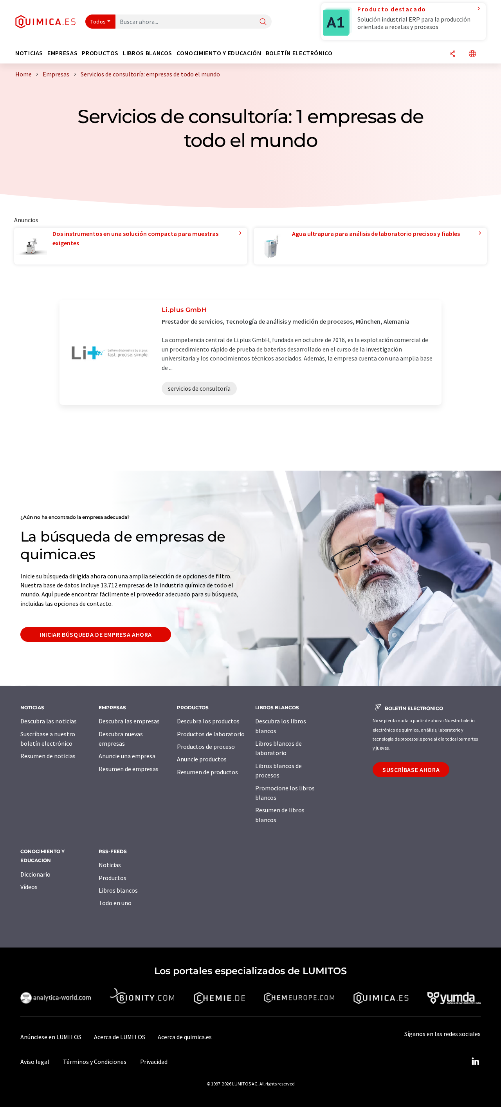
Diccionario (35, 874)
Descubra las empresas (129, 721)
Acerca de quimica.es (185, 1037)
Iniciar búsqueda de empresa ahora (96, 634)
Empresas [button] (62, 53)
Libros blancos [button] (147, 53)
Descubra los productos (208, 721)
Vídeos (29, 887)
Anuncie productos (202, 759)
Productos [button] (100, 53)
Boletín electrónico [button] (299, 53)
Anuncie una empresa (127, 756)
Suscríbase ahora (411, 770)
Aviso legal (34, 1061)
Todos (98, 21)
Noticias (110, 865)
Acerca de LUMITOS (119, 1037)
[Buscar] (263, 22)
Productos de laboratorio (211, 734)
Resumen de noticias (48, 756)
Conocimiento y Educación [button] (219, 53)
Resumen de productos (207, 772)
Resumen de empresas (129, 769)
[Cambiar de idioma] (472, 54)
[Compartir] (452, 54)
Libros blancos (118, 890)
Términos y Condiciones (94, 1061)
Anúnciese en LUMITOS (50, 1037)
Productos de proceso (206, 746)
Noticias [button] (29, 53)
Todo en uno (115, 903)
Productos (112, 878)
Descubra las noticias (48, 721)
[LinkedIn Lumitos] (475, 1061)
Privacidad (154, 1061)
